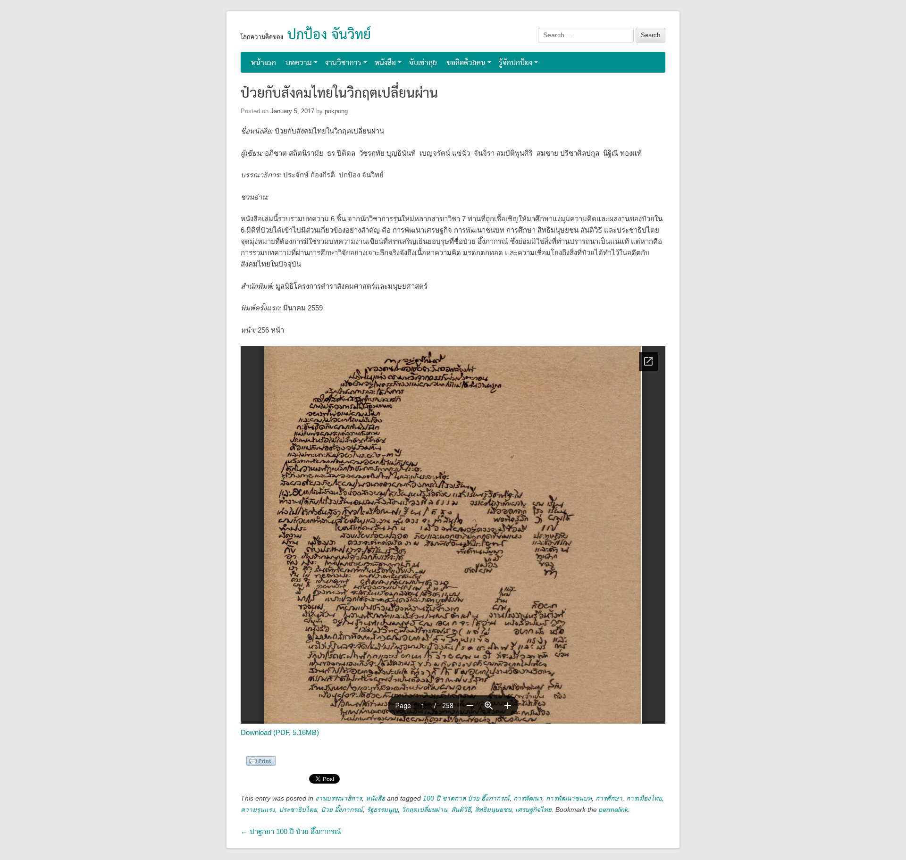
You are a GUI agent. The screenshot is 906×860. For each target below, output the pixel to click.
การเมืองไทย (644, 798)
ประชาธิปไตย (298, 809)
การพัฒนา (527, 798)
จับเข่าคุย (423, 63)
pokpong (336, 111)
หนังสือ (385, 63)
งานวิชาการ (343, 63)
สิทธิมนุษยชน (493, 809)
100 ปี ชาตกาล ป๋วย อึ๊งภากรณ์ (466, 798)
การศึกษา (609, 798)
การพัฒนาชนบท (569, 798)
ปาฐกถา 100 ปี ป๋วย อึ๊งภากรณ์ (291, 831)
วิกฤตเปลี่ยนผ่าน (424, 809)
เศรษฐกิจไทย (533, 809)
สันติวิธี (461, 809)
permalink (613, 809)
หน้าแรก (263, 63)
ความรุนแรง (258, 809)
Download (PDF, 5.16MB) (280, 732)
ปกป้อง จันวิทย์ (329, 35)
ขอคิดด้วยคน (466, 63)
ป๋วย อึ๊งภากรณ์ (342, 809)
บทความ (298, 63)
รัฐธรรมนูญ (382, 809)
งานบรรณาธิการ (338, 798)
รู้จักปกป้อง (515, 63)
